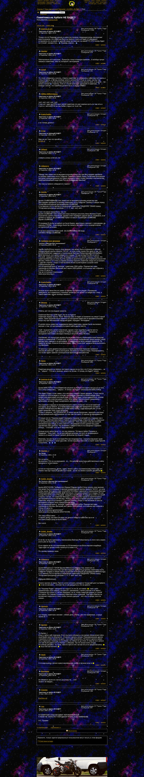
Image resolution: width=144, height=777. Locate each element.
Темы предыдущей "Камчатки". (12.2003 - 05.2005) (62, 9)
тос (42, 706)
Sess (43, 361)
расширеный (43, 14)
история (46, 0)
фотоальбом (41, 3)
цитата (103, 45)
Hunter (44, 51)
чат (86, 2)
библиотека (56, 3)
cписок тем (40, 25)
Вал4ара (45, 671)
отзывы (98, 0)
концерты (58, 0)
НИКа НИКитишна (49, 94)
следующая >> (56, 727)
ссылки (99, 3)
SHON (44, 192)
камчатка (87, 0)
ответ (97, 45)
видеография (51, 2)
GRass (44, 149)
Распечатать (72, 731)
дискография (41, 2)
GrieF (43, 70)
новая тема (50, 25)
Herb (43, 655)
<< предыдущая (42, 727)
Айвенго (45, 166)
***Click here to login (45, 741)
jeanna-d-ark (53, 20)
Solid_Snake (46, 479)
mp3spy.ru (43, 698)
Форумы (40, 9)
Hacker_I (45, 451)
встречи (104, 0)
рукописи (49, 3)
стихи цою (91, 2)
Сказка (44, 690)
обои (97, 2)
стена (93, 0)
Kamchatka (46, 114)
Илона (44, 302)
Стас (43, 131)
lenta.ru (41, 141)
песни (52, 0)
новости (40, 0)
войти (104, 3)
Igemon (44, 606)
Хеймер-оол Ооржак (50, 241)
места (58, 2)
